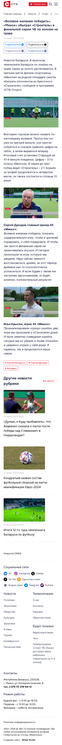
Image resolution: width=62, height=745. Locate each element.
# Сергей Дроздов (38, 362)
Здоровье (9, 623)
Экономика (10, 606)
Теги (35, 638)
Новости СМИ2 (12, 553)
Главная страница (13, 13)
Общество (9, 611)
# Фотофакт (11, 368)
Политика (9, 600)
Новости (32, 13)
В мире (8, 629)
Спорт (45, 13)
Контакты (38, 606)
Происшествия (12, 647)
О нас (36, 600)
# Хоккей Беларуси (15, 362)
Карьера (38, 611)
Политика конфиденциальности (19, 722)
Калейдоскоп (11, 641)
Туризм (8, 635)
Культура (9, 617)
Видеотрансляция (43, 632)
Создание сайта (12, 740)
